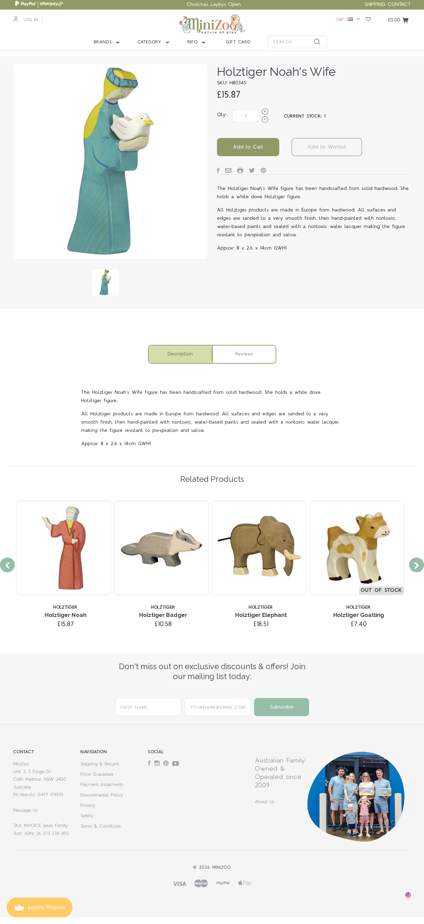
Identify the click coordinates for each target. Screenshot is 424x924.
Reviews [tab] (244, 353)
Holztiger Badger (163, 615)
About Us (264, 802)
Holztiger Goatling (358, 615)
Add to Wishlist (326, 147)
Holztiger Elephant (261, 615)
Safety (86, 815)
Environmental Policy (101, 795)
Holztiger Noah (65, 615)
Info (193, 42)
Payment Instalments (102, 784)
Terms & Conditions (100, 826)
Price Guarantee (97, 774)
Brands (104, 42)
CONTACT (399, 4)
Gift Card (238, 42)
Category (150, 42)
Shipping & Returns (99, 764)
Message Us (25, 810)
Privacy (87, 805)
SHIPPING (375, 4)
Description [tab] (180, 353)
